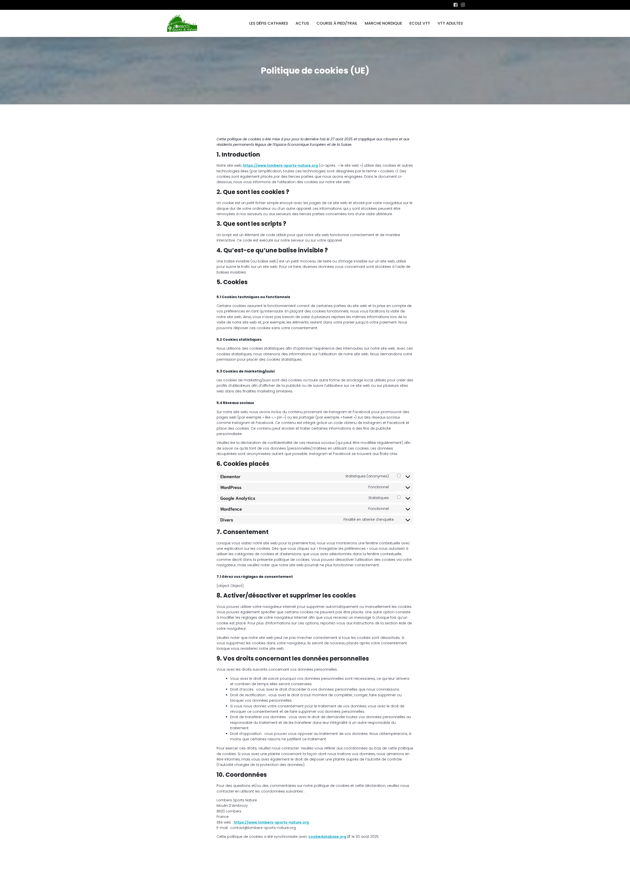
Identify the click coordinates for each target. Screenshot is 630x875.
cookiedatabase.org (327, 836)
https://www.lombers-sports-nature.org (280, 165)
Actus (302, 23)
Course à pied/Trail (336, 23)
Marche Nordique (383, 23)
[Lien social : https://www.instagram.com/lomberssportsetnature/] (463, 5)
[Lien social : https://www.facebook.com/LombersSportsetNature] (455, 5)
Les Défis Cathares (268, 23)
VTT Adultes (450, 23)
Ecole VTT (420, 23)
